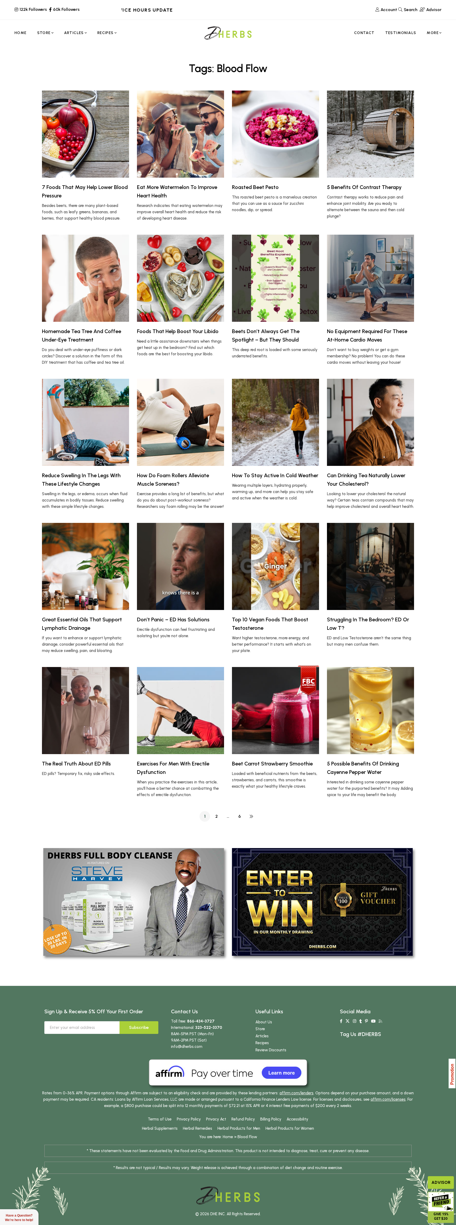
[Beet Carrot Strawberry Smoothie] (275, 710)
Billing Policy (270, 1119)
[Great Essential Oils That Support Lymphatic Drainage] (85, 566)
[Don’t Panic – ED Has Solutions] (180, 566)
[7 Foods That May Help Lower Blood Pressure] (85, 134)
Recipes (262, 1042)
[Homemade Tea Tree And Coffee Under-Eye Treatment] (85, 278)
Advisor (440, 1182)
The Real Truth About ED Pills (76, 763)
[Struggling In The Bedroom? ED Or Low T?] (370, 566)
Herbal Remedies (197, 1128)
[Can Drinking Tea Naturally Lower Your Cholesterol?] (370, 422)
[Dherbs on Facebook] (341, 1021)
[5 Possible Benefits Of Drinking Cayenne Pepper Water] (370, 710)
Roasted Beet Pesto (255, 187)
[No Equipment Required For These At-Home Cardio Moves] (370, 278)
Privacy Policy (189, 1119)
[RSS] (380, 1021)
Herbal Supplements (160, 1128)
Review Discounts (270, 1050)
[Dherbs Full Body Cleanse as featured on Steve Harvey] (133, 901)
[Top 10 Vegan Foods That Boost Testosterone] (275, 566)
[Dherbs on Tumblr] (360, 1021)
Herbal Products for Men (238, 1128)
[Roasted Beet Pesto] (275, 134)
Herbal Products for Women (289, 1128)
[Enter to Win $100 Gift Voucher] (322, 901)
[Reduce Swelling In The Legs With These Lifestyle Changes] (85, 422)
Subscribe (139, 1027)
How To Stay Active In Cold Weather (275, 475)
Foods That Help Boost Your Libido (177, 331)
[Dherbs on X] (347, 1021)
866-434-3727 (201, 1021)
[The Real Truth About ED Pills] (85, 710)
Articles (262, 1036)
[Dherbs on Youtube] (373, 1021)
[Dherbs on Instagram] (354, 1021)
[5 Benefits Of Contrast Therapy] (370, 134)
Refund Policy (243, 1119)
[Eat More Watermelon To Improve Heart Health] (180, 134)
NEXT (251, 816)
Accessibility (297, 1119)
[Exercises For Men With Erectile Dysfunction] (180, 710)
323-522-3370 (208, 1027)
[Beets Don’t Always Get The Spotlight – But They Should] (275, 278)
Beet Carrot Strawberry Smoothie (272, 763)
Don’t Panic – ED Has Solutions (173, 619)
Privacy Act (216, 1119)
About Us (263, 1022)
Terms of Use (160, 1119)
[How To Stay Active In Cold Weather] (275, 422)
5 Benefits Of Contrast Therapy (364, 187)
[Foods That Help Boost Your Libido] (180, 278)
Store (260, 1029)
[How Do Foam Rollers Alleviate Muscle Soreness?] (180, 422)
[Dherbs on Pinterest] (366, 1021)
